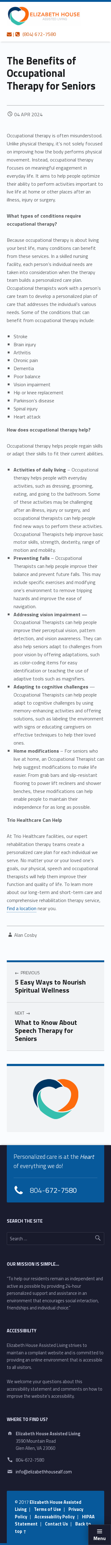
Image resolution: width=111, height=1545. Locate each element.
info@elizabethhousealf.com (44, 1471)
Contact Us (56, 1524)
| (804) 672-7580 (34, 34)
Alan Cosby (25, 935)
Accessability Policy (55, 1516)
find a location (21, 908)
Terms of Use (47, 1509)
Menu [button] (99, 1538)
